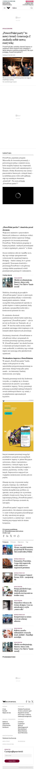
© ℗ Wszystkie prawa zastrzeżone (13, 531)
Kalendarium (21, 741)
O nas (4, 709)
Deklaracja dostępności (24, 716)
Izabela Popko (7, 153)
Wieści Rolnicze (22, 731)
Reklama (5, 721)
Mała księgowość (23, 727)
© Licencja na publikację (10, 529)
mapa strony (6, 741)
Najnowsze (21, 542)
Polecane (13, 542)
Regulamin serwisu (23, 712)
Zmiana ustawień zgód (24, 711)
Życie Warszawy (22, 732)
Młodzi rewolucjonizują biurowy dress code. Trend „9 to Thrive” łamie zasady (23, 283)
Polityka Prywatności (24, 709)
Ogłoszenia (6, 723)
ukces (14, 8)
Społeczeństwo (7, 28)
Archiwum (6, 727)
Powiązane (5, 542)
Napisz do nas (7, 712)
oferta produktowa (8, 744)
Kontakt (5, 711)
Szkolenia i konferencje (9, 738)
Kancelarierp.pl (22, 729)
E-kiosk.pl (20, 721)
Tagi (27, 542)
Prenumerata (6, 725)
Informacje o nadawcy (24, 714)
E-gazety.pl (21, 723)
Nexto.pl (20, 725)
